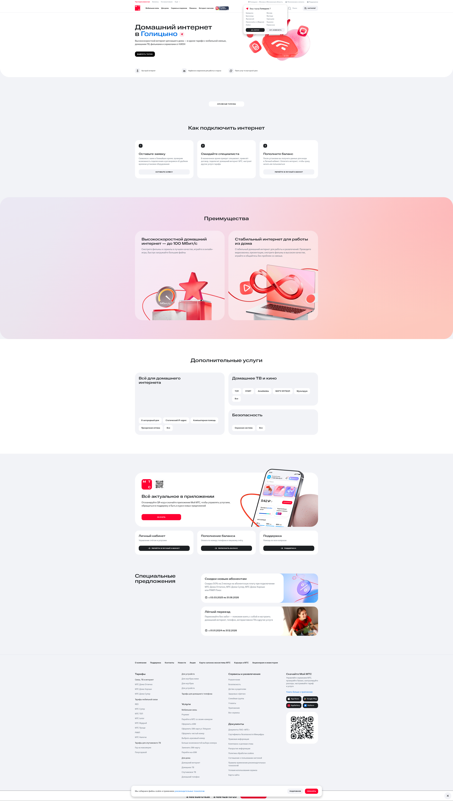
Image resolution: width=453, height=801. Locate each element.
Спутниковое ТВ (189, 772)
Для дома (186, 758)
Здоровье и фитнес (237, 694)
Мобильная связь (189, 710)
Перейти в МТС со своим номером (197, 719)
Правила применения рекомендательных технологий (247, 764)
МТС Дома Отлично (143, 684)
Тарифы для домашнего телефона (197, 694)
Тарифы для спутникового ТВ (148, 743)
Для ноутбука (188, 683)
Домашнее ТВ (188, 767)
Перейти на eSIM (189, 752)
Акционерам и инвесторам (265, 662)
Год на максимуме (143, 747)
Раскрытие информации (239, 748)
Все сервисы (234, 712)
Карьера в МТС (241, 662)
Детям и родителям (237, 689)
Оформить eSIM (189, 724)
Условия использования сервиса (242, 770)
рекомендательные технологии (190, 791)
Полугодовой (141, 752)
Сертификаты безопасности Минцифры (246, 734)
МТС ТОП (139, 713)
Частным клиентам (142, 2)
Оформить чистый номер (193, 733)
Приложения (234, 708)
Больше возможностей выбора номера (199, 743)
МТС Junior (139, 718)
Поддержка (155, 662)
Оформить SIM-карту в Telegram (196, 728)
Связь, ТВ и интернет (144, 679)
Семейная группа (236, 698)
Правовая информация (238, 739)
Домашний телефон (190, 777)
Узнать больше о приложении (299, 692)
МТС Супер (140, 709)
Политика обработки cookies (241, 753)
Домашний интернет (191, 762)
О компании (140, 662)
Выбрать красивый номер (193, 738)
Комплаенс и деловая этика (240, 744)
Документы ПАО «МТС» (239, 729)
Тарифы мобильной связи (146, 699)
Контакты (169, 662)
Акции (193, 662)
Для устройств (188, 674)
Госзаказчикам (166, 2)
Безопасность (234, 684)
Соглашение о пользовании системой (245, 758)
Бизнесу (155, 2)
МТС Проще (140, 727)
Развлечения (234, 679)
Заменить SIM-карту (191, 747)
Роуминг (185, 714)
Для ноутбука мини (190, 678)
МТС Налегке (141, 737)
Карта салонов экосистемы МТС (214, 662)
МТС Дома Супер (142, 694)
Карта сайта (233, 775)
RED (136, 704)
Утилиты (232, 703)
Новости (182, 662)
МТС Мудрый (141, 723)
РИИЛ (137, 732)
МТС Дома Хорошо (143, 689)
